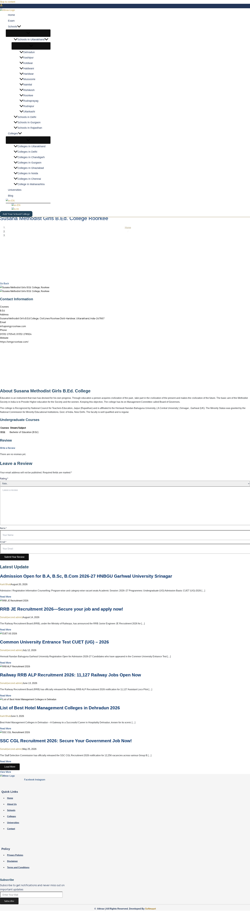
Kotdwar (28, 63)
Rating (4, 478)
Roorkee (28, 95)
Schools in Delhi (27, 117)
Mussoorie (29, 79)
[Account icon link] (1, 6)
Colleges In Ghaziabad (31, 168)
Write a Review (7, 448)
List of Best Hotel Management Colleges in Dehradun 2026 (60, 707)
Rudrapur (28, 106)
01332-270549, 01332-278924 (16, 334)
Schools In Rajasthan (30, 127)
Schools (12, 26)
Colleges (13, 133)
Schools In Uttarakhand (31, 39)
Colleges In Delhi (27, 151)
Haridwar (28, 74)
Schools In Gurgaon (29, 122)
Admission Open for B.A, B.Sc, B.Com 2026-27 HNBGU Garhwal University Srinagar (86, 576)
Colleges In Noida (28, 173)
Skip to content (7, 1)
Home (11, 15)
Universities (14, 190)
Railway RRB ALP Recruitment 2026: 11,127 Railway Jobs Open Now (70, 674)
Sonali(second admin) (11, 617)
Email (3, 542)
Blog (10, 195)
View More (5, 772)
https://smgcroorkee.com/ (14, 341)
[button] (19, 27)
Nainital (27, 84)
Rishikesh (29, 90)
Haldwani (28, 68)
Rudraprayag (30, 101)
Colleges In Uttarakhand (31, 146)
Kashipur (28, 57)
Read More (5, 596)
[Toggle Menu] (28, 33)
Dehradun (29, 52)
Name (3, 528)
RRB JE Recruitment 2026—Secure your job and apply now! (61, 609)
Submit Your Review (14, 557)
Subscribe (9, 901)
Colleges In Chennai (29, 178)
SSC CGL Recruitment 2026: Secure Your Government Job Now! (66, 740)
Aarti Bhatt (5, 584)
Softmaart (150, 908)
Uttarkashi (29, 111)
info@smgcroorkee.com (13, 326)
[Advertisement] (125, 260)
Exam (11, 20)
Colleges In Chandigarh (31, 157)
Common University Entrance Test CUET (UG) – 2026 (54, 642)
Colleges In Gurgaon (29, 162)
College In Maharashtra (31, 184)
